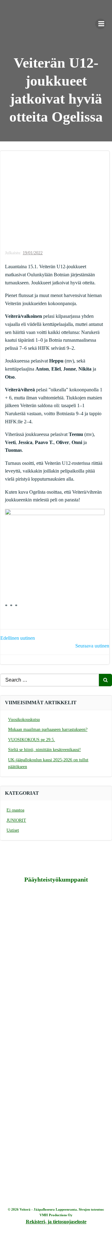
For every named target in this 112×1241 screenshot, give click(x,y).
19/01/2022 (33, 253)
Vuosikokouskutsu (24, 719)
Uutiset (13, 830)
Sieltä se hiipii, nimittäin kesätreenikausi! (44, 749)
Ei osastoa (15, 810)
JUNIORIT (16, 820)
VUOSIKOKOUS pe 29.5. (31, 739)
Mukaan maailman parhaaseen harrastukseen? (47, 729)
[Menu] (100, 24)
